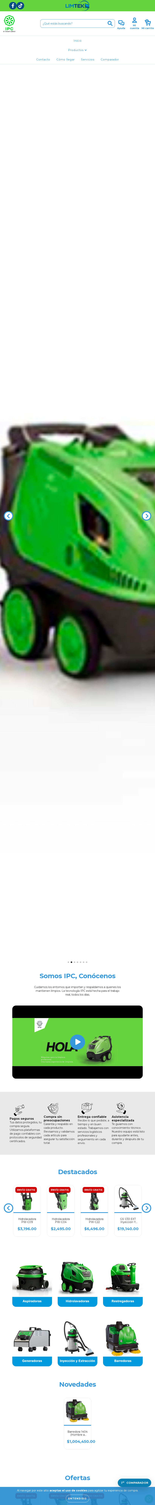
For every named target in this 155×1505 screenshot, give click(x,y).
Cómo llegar (66, 59)
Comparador (110, 59)
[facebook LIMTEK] (13, 5)
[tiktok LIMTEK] (20, 5)
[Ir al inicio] (77, 5)
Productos (76, 50)
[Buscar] (110, 23)
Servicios (87, 59)
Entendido (77, 1498)
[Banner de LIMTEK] (32, 1284)
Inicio (78, 40)
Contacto (43, 59)
